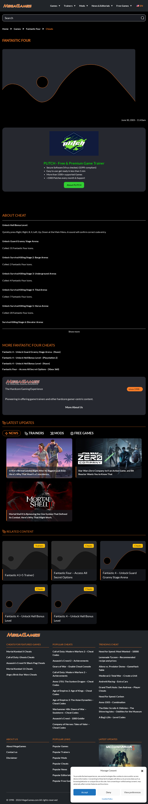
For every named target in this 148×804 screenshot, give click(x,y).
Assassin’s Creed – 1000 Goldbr (69, 718)
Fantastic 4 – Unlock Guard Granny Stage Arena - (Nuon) (31, 351)
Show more (74, 331)
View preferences (132, 792)
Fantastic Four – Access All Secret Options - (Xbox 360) (30, 369)
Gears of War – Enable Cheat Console (72, 666)
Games (17, 28)
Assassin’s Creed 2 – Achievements (70, 660)
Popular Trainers (61, 752)
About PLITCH (74, 185)
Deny (108, 792)
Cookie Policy (107, 799)
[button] (142, 770)
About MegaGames (16, 746)
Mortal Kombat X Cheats (19, 651)
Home (5, 28)
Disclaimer (11, 757)
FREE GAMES (84, 433)
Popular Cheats (60, 763)
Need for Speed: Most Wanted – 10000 (119, 651)
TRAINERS (36, 433)
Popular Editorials (62, 775)
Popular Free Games (63, 780)
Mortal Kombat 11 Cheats (19, 668)
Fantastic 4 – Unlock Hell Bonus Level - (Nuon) (26, 363)
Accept (84, 792)
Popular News (60, 769)
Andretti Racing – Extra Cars (113, 681)
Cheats (49, 28)
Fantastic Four (33, 28)
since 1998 (134, 389)
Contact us (11, 752)
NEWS (13, 433)
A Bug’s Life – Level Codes (112, 717)
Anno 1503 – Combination (112, 702)
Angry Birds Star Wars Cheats (21, 674)
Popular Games (60, 746)
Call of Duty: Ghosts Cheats (20, 657)
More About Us (74, 407)
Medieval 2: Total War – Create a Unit (118, 675)
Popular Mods (60, 757)
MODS (59, 433)
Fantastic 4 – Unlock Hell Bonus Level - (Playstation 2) (30, 357)
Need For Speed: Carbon (111, 696)
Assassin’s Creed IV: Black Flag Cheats (25, 663)
